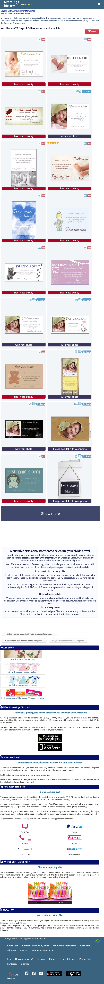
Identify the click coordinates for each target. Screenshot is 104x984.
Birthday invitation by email (35, 946)
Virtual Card (12, 946)
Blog (9, 959)
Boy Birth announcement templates (22, 685)
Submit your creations (42, 950)
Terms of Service (67, 959)
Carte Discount (12, 976)
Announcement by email (64, 946)
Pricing (52, 959)
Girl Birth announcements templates (22, 672)
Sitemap (25, 964)
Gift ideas (11, 950)
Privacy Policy (86, 959)
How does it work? (24, 959)
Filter (93, 31)
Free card (41, 959)
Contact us (12, 964)
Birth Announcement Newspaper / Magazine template (22, 698)
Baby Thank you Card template (23, 659)
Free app (24, 950)
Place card (85, 946)
